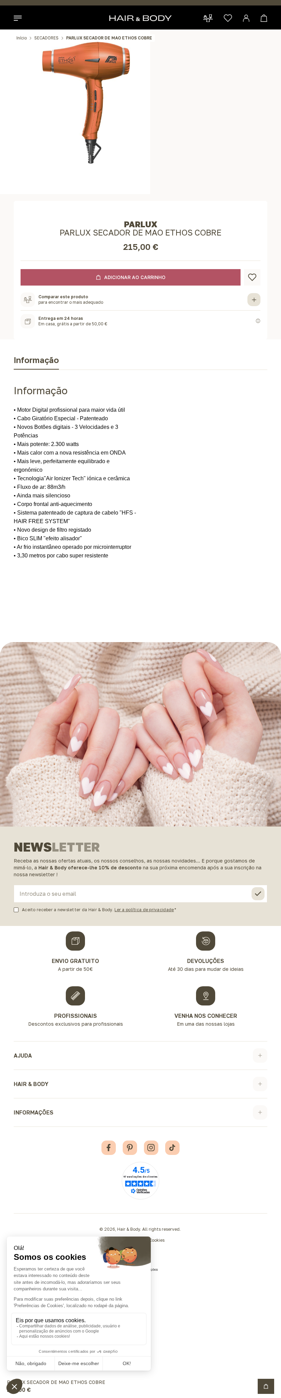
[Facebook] (108, 1148)
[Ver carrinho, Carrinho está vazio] (263, 18)
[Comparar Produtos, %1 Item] (208, 18)
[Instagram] (151, 1148)
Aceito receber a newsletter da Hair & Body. (98, 909)
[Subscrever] (258, 893)
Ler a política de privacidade (144, 909)
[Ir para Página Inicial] (140, 18)
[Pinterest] (130, 1148)
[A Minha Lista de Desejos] (228, 18)
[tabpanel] (140, 465)
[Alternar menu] (18, 18)
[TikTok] (172, 1148)
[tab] (36, 361)
